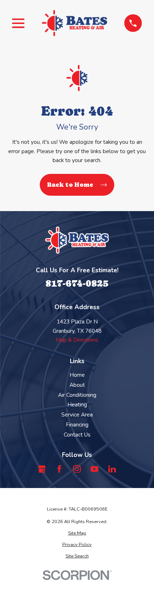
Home (77, 375)
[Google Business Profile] (42, 469)
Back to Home (70, 184)
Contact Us (77, 434)
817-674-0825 (77, 283)
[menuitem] (76, 533)
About (77, 385)
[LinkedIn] (112, 469)
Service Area (77, 414)
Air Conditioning (77, 395)
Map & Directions (77, 339)
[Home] (74, 23)
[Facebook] (59, 469)
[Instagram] (77, 469)
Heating (77, 404)
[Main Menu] (18, 23)
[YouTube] (94, 469)
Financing (77, 424)
